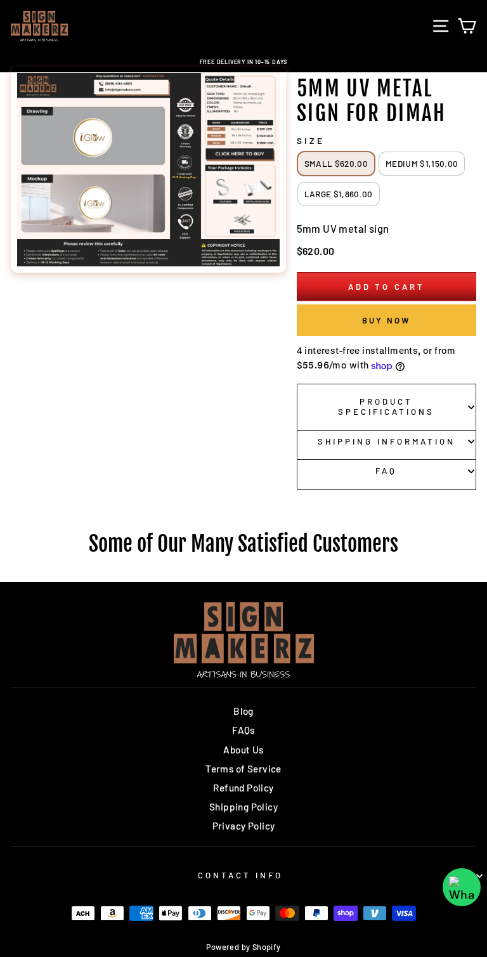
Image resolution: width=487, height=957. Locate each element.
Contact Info (240, 875)
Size (311, 141)
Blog (243, 711)
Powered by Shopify (243, 947)
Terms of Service (243, 768)
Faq (386, 470)
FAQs (243, 730)
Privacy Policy (243, 825)
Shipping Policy (243, 806)
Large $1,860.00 (338, 193)
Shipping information (387, 441)
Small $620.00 (336, 163)
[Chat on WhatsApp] (462, 887)
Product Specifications (386, 406)
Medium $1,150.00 (422, 163)
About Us (243, 749)
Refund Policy (243, 787)
